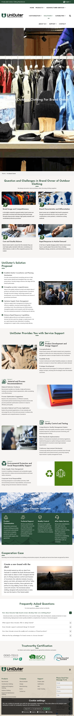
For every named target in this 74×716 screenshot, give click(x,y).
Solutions (48, 16)
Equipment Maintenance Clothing (8, 693)
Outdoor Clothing (6, 690)
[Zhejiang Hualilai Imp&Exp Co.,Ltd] (12, 16)
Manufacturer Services (55, 8)
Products (39, 8)
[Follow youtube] (69, 669)
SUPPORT (52, 24)
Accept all (46, 709)
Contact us (22, 691)
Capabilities (59, 16)
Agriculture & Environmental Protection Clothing (9, 697)
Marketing (49, 712)
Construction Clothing (7, 684)
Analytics (33, 712)
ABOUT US (42, 24)
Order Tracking (41, 689)
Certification (41, 684)
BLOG (21, 689)
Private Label (41, 681)
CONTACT (62, 24)
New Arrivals (5, 681)
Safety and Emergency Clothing (7, 687)
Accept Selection (37, 709)
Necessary (26, 712)
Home (32, 8)
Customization (34, 16)
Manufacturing (23, 686)
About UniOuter (24, 681)
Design (21, 684)
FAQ (39, 686)
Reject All (27, 709)
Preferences (41, 712)
